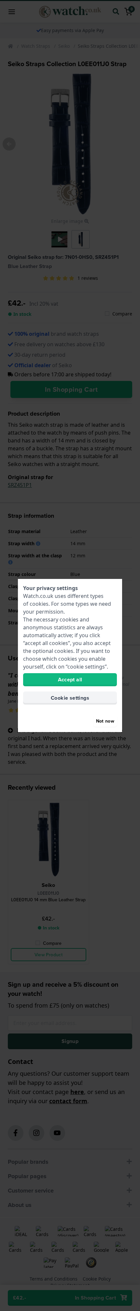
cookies (39, 603)
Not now (105, 721)
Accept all (70, 679)
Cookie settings (70, 698)
